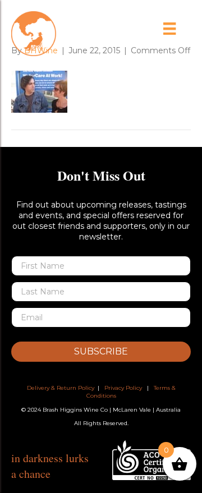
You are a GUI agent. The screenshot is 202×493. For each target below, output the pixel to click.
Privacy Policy (123, 387)
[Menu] (170, 28)
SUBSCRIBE (101, 351)
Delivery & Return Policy (60, 387)
